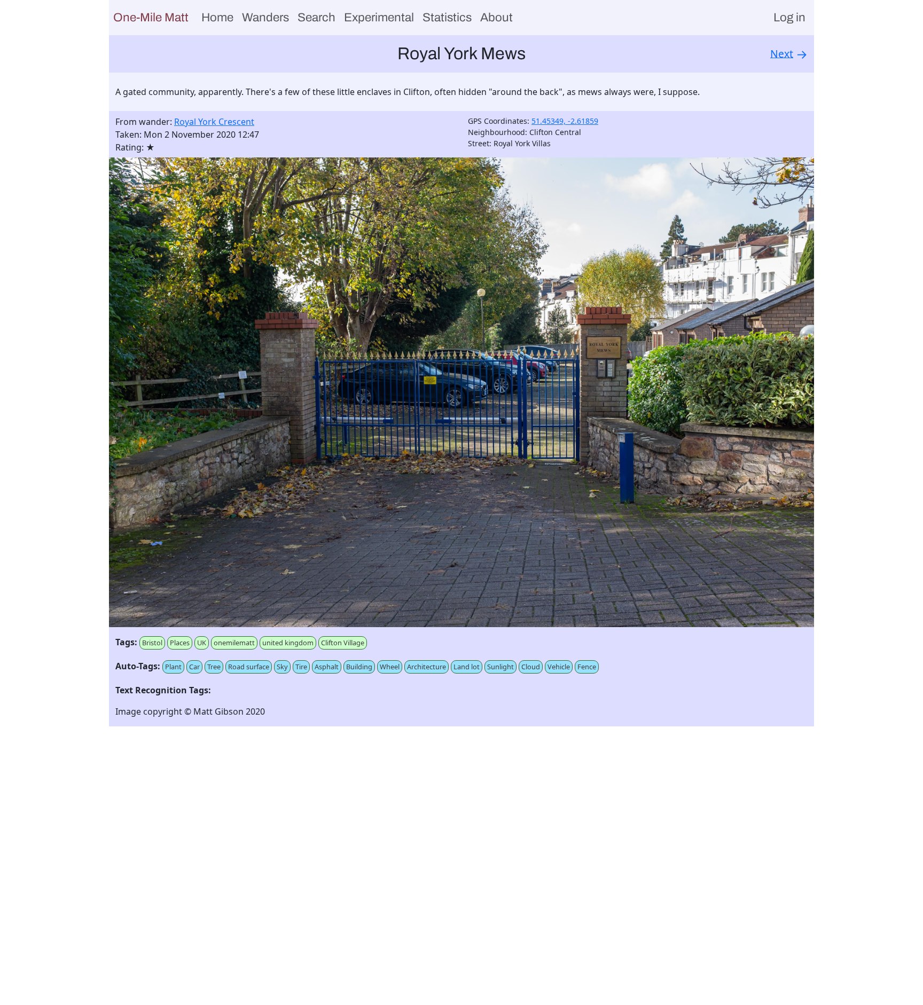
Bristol (152, 642)
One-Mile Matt (151, 17)
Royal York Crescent (214, 122)
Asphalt (327, 666)
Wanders (265, 17)
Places (180, 642)
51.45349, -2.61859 (564, 121)
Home (217, 17)
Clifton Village (342, 642)
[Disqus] (461, 868)
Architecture (426, 666)
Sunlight (500, 666)
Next (781, 53)
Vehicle (558, 666)
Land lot (466, 666)
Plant (173, 666)
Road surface (248, 666)
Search (316, 17)
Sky (282, 666)
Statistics (447, 17)
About (496, 17)
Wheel (390, 666)
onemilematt (234, 642)
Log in (789, 17)
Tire (301, 666)
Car (194, 666)
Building (359, 666)
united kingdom (288, 642)
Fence (586, 666)
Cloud (530, 666)
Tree (214, 666)
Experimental (379, 17)
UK (201, 642)
